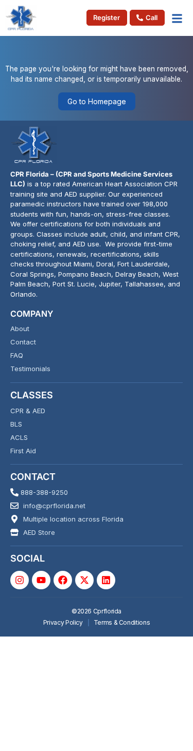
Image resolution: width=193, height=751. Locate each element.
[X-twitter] (84, 580)
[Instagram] (19, 580)
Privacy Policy (63, 622)
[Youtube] (41, 580)
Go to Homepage (96, 101)
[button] (177, 18)
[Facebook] (63, 580)
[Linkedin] (106, 580)
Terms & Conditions (122, 622)
